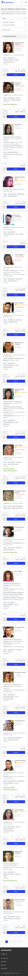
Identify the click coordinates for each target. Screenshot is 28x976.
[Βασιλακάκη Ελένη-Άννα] (4, 207)
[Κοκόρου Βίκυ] (4, 169)
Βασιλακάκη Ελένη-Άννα (20, 177)
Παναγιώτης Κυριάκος (18, 83)
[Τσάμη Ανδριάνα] (4, 294)
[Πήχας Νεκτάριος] (4, 563)
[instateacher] (7, 1)
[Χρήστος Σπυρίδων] (4, 932)
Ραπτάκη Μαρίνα (19, 809)
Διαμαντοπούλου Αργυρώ (19, 389)
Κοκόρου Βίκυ (18, 124)
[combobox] (14, 18)
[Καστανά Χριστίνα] (4, 752)
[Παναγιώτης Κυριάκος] (4, 116)
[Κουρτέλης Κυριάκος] (4, 801)
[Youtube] (4, 954)
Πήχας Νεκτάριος (19, 527)
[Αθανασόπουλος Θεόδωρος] (4, 381)
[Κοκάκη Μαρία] (4, 482)
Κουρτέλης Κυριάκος (20, 760)
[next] (21, 942)
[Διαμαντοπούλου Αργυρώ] (4, 437)
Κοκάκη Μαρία (19, 445)
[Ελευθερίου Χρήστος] (4, 712)
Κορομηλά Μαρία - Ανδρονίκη (19, 43)
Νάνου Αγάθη (18, 571)
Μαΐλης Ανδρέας (19, 303)
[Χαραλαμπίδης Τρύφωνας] (4, 891)
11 (18, 941)
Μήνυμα (16, 74)
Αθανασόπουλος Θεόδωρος (19, 343)
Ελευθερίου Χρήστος (20, 672)
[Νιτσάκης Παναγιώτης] (4, 246)
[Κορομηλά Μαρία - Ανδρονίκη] (4, 74)
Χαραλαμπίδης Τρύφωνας (19, 852)
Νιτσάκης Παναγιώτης (18, 215)
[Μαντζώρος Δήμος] (4, 664)
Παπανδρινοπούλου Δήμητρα (20, 491)
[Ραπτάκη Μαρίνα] (4, 843)
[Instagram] (6, 954)
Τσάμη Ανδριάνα (19, 255)
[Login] (21, 2)
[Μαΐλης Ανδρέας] (4, 334)
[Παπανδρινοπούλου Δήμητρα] (4, 519)
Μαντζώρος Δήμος (19, 627)
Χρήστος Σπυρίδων (20, 899)
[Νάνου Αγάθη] (4, 619)
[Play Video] (4, 908)
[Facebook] (1, 954)
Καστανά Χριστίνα (20, 720)
